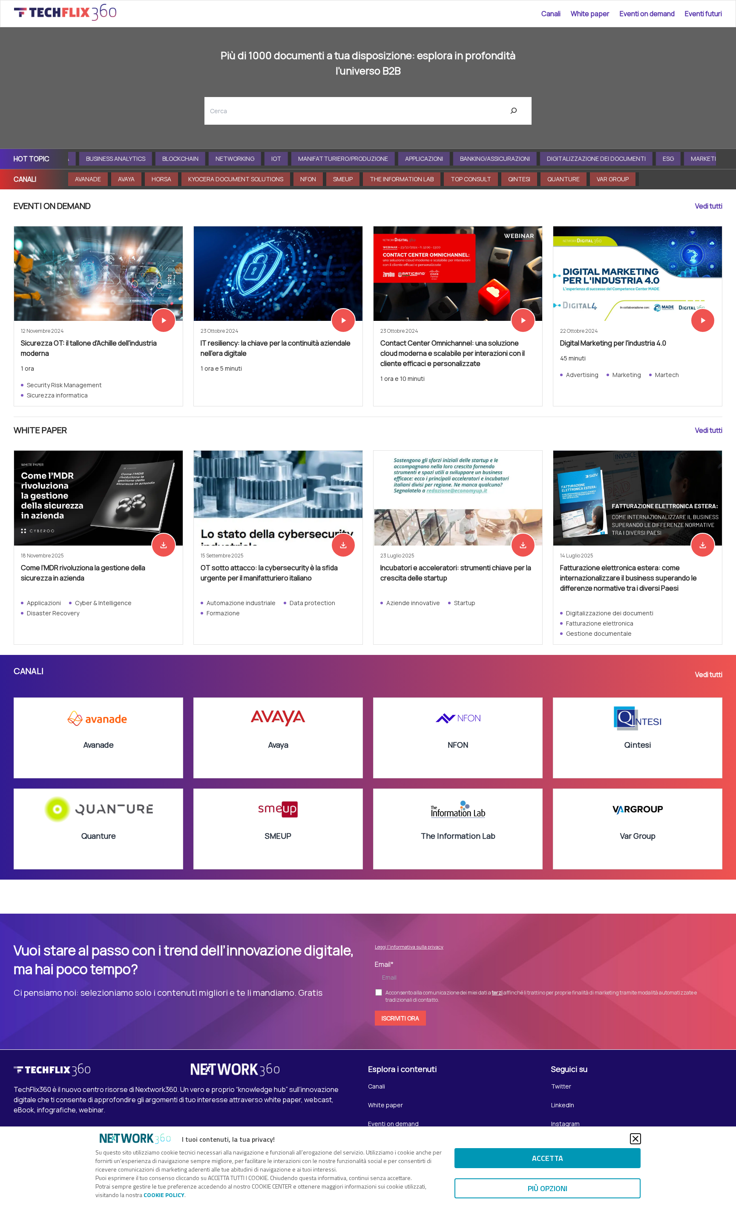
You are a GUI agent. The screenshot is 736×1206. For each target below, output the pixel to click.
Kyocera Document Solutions (235, 179)
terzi (497, 992)
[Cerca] (514, 111)
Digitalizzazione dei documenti (585, 158)
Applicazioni (413, 158)
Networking (223, 158)
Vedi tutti (708, 206)
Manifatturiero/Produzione (332, 158)
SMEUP (343, 179)
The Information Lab (402, 179)
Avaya (126, 179)
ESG (657, 158)
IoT (265, 158)
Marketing (696, 158)
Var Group (613, 179)
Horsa (161, 179)
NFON (308, 179)
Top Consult (471, 179)
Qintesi (519, 179)
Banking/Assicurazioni (484, 158)
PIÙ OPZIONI (547, 1188)
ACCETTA (547, 1158)
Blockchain (169, 158)
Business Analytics (104, 158)
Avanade (88, 179)
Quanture (563, 179)
